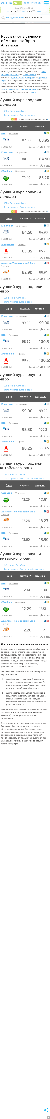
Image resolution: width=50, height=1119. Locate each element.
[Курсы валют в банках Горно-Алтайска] (11, 5)
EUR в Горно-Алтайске (14, 298)
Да (41, 146)
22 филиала (20, 171)
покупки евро (29, 74)
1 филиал (21, 245)
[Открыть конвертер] (45, 133)
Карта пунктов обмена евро (17, 302)
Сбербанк (6, 171)
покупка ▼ (25, 126)
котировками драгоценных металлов (20, 89)
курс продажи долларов (22, 77)
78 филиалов (21, 152)
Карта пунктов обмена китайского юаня (23, 478)
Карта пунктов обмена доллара (19, 115)
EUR (24, 11)
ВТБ (3, 133)
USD (8, 11)
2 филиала (13, 134)
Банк (9, 126)
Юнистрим (7, 152)
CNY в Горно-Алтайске (14, 474)
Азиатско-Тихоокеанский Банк (18, 263)
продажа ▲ (40, 218)
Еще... (39, 11)
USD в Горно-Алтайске (14, 111)
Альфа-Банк (7, 244)
